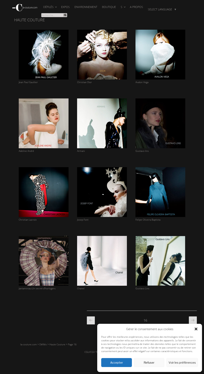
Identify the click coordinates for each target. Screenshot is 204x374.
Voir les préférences (182, 362)
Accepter (116, 362)
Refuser (149, 362)
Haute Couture (57, 344)
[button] (196, 329)
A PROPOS (136, 7)
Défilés (48, 7)
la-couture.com (28, 344)
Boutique (109, 7)
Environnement (86, 7)
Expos (65, 7)
